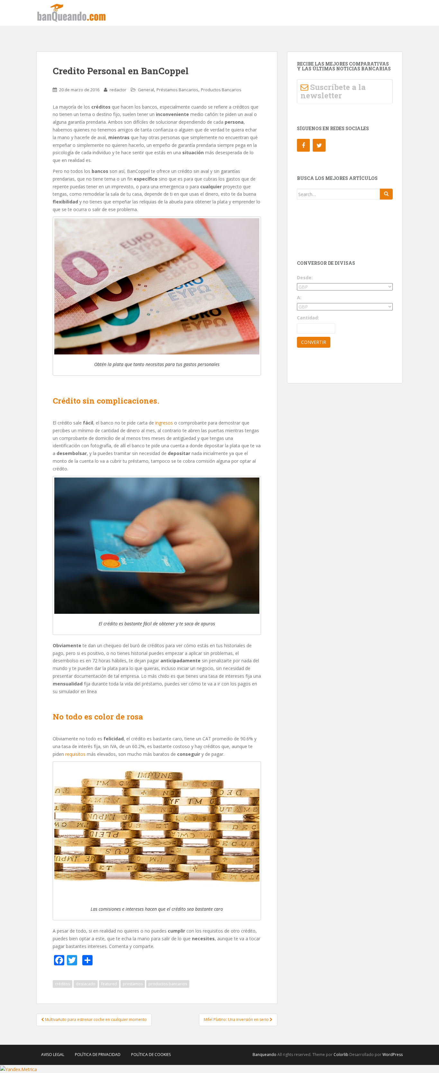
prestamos (133, 984)
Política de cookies (151, 1054)
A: (299, 297)
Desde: (305, 277)
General (146, 90)
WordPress (392, 1054)
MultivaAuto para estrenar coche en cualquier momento (95, 1019)
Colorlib (341, 1054)
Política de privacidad (98, 1054)
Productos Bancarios (221, 90)
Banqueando (264, 1054)
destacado (85, 984)
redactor (118, 90)
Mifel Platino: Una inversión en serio (237, 1019)
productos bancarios (167, 984)
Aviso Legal (52, 1054)
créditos (62, 984)
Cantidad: (308, 318)
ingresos (164, 423)
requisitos (75, 754)
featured (109, 984)
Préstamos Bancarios (177, 90)
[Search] (386, 194)
